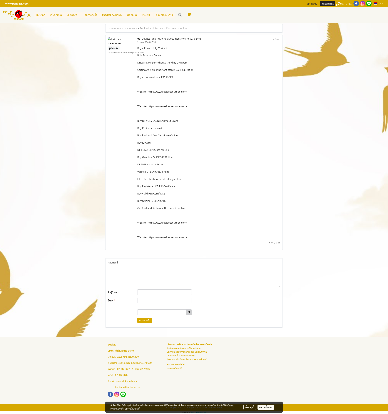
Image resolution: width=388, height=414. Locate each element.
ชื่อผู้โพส (113, 292)
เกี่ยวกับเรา (56, 15)
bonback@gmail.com (126, 381)
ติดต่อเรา (132, 15)
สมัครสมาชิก (328, 3)
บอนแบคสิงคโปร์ (174, 368)
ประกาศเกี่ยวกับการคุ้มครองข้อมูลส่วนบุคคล (187, 352)
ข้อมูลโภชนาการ (164, 15)
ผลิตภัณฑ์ (72, 15)
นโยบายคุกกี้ (134, 408)
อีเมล (111, 300)
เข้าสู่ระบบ (312, 3)
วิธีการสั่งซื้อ (91, 15)
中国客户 (146, 15)
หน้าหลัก (40, 15)
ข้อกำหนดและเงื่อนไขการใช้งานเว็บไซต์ (184, 348)
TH (379, 4)
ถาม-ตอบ (132, 28)
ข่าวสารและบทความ (112, 15)
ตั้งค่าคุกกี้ (249, 407)
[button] (180, 15)
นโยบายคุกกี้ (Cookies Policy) (181, 355)
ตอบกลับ (145, 320)
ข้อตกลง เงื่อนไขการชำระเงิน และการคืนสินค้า (187, 359)
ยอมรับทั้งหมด (265, 407)
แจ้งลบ (276, 39)
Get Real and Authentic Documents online (163, 28)
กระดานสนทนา (116, 28)
